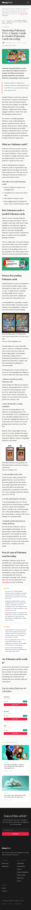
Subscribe (16, 834)
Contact (4, 891)
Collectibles (20, 863)
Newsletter (5, 866)
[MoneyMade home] (7, 3)
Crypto (19, 869)
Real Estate (20, 878)
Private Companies (22, 872)
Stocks (19, 881)
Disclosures (17, 903)
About (4, 888)
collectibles (6, 582)
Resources (10, 20)
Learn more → (15, 704)
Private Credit (21, 875)
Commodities (21, 866)
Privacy (4, 903)
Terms (10, 903)
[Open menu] (28, 2)
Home (3, 20)
